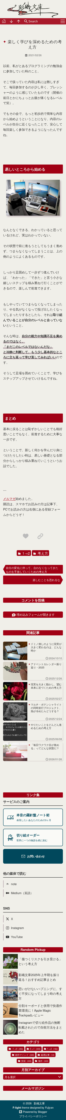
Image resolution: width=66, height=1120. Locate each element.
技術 (26, 1060)
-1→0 (17, 1048)
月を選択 (10, 1077)
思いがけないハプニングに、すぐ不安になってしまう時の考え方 (40, 993)
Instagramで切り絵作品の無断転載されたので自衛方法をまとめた (40, 1027)
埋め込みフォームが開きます (35, 614)
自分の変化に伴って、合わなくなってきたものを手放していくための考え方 (32, 569)
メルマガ (9, 498)
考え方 (42, 553)
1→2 (25, 553)
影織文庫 (39, 1103)
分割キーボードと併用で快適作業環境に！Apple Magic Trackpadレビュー (40, 1010)
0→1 (35, 1048)
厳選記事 (47, 1054)
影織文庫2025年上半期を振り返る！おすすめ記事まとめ (39, 977)
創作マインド (24, 1054)
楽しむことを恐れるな (46, 580)
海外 (43, 1060)
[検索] (26, 21)
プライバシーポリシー (33, 1116)
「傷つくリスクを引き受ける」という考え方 (40, 961)
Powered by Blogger (35, 1112)
